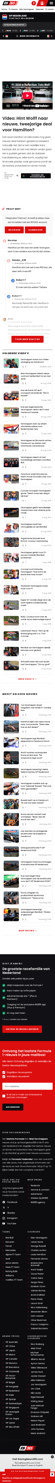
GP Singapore (12, 1407)
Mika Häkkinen (38, 1380)
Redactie (35, 1185)
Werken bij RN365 (39, 1198)
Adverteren (36, 1194)
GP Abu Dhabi (12, 1427)
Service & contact (40, 1190)
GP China (10, 1346)
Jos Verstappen (39, 1384)
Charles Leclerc (38, 1250)
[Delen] (17, 175)
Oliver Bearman (39, 1320)
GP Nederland (12, 1391)
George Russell (38, 1246)
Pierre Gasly (37, 1299)
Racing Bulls (11, 1271)
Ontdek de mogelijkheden (22, 1029)
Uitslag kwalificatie (14, 25)
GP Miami (10, 1354)
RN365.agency (38, 1202)
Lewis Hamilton (38, 1254)
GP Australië (12, 1342)
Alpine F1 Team (13, 1254)
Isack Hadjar (37, 1269)
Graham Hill (37, 1416)
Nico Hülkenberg (39, 1307)
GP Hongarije (12, 1386)
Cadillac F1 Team (14, 1280)
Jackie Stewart (38, 1376)
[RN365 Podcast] (33, 3)
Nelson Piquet (38, 1420)
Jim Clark (35, 1389)
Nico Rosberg (37, 1344)
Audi (8, 1259)
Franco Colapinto (39, 1324)
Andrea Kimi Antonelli (37, 1264)
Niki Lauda (36, 1393)
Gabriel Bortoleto (39, 1328)
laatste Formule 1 (16, 1138)
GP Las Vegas (12, 1418)
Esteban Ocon (38, 1286)
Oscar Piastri (37, 1274)
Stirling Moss (37, 1401)
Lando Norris (37, 1242)
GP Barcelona (12, 1367)
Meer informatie (29, 36)
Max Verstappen (26, 9)
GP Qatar (10, 1423)
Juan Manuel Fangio (37, 1406)
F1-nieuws (13, 9)
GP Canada (11, 1359)
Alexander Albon (39, 1311)
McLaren (10, 1242)
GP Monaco (11, 1363)
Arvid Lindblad (38, 1295)
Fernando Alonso (39, 1259)
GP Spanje (11, 1399)
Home (4, 9)
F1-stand (49, 9)
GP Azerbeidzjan (14, 1403)
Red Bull (9, 1238)
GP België (10, 1382)
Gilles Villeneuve (39, 1367)
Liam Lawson (37, 1316)
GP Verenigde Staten (12, 1413)
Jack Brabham (38, 1425)
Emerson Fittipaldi (40, 1412)
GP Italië (10, 1395)
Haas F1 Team (13, 1267)
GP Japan (10, 1350)
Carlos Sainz (37, 1278)
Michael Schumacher (37, 1353)
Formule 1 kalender (22, 1159)
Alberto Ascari (38, 1359)
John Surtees (37, 1429)
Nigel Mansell (37, 1397)
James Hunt (37, 1372)
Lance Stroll (37, 1303)
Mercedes (11, 1250)
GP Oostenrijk (12, 1371)
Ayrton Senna (38, 1363)
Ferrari (9, 1246)
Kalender (40, 9)
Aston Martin (12, 1263)
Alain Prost (36, 1348)
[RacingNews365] (10, 3)
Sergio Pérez (37, 1282)
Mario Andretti (38, 1433)
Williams (10, 1275)
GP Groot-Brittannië (11, 1377)
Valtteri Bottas (38, 1290)
